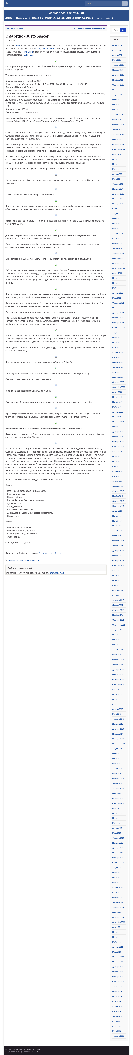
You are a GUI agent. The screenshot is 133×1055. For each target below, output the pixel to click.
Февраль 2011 (118, 957)
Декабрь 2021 (118, 313)
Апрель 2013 (117, 828)
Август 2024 (117, 154)
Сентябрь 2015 (118, 684)
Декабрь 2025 (118, 75)
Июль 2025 (117, 100)
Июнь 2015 (117, 699)
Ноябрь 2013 (117, 793)
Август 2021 (117, 332)
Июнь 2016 (117, 640)
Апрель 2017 (117, 590)
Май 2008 (116, 1026)
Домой (8, 18)
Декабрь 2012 (118, 848)
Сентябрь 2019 (118, 446)
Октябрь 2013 (118, 798)
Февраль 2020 (118, 422)
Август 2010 (117, 986)
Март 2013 (116, 833)
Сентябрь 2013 (118, 803)
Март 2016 (116, 654)
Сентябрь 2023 (118, 209)
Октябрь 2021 (118, 323)
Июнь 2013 (117, 818)
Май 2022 (116, 288)
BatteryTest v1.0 (105, 18)
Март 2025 (116, 119)
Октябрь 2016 (118, 620)
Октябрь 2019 (118, 441)
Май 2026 (116, 50)
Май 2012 (116, 882)
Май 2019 (116, 466)
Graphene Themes (35, 1052)
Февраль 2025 (118, 124)
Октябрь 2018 (118, 501)
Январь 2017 (117, 605)
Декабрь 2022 (118, 253)
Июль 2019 (117, 456)
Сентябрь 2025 (118, 90)
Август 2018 (117, 511)
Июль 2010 (117, 991)
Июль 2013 (117, 813)
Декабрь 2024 (118, 134)
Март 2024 (116, 179)
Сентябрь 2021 (118, 327)
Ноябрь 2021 (117, 318)
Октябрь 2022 (118, 263)
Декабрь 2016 (118, 610)
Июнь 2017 (117, 580)
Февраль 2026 (118, 65)
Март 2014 (116, 773)
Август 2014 (117, 749)
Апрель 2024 (117, 174)
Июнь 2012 (117, 877)
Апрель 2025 (117, 114)
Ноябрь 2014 (117, 734)
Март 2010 (116, 1011)
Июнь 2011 (117, 937)
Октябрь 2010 (118, 976)
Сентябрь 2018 (118, 506)
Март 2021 (116, 357)
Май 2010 (116, 1001)
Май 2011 (116, 942)
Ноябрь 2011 (117, 912)
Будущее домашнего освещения (88, 28)
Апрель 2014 (117, 768)
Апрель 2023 (117, 233)
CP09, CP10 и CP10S (44, 48)
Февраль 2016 (118, 659)
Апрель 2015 (117, 709)
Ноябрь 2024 (117, 139)
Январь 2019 (117, 486)
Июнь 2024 (117, 164)
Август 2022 (117, 273)
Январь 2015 (117, 724)
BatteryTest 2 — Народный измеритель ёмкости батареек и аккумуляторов (54, 18)
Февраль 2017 (118, 600)
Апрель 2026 (117, 55)
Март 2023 (116, 238)
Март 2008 (116, 1031)
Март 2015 (116, 714)
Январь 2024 (117, 189)
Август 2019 (117, 451)
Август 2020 (117, 392)
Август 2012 (117, 867)
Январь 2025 (117, 129)
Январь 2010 (117, 1016)
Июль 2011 (117, 932)
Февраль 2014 (118, 778)
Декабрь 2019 (118, 432)
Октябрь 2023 (118, 204)
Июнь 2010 (117, 996)
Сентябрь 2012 (118, 863)
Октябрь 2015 (118, 679)
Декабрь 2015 (118, 669)
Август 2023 (117, 214)
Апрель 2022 (117, 293)
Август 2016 (117, 630)
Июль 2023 (117, 218)
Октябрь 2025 (118, 85)
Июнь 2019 (117, 461)
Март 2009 (116, 1021)
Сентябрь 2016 (118, 625)
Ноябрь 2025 (117, 80)
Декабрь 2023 (118, 194)
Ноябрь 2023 (117, 199)
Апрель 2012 (117, 887)
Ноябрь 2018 (117, 496)
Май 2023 (116, 228)
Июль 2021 (117, 337)
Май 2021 (116, 347)
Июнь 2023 (117, 223)
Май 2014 (116, 763)
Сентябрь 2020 (118, 387)
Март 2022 (116, 298)
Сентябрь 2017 (118, 565)
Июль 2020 (117, 397)
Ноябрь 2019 (117, 436)
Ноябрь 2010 (117, 972)
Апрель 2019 (117, 471)
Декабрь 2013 (118, 788)
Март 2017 (116, 595)
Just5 (17, 45)
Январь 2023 (117, 248)
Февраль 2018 (118, 540)
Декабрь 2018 (118, 491)
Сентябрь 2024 (118, 149)
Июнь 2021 (117, 342)
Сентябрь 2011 (118, 922)
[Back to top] (127, 1049)
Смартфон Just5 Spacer (50, 553)
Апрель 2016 (117, 649)
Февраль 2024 (118, 184)
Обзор (26, 560)
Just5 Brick (28, 51)
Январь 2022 (117, 308)
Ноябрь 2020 (117, 377)
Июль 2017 (117, 575)
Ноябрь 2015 (117, 674)
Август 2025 (117, 95)
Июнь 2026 (117, 45)
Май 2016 (116, 645)
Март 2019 (116, 476)
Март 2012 (116, 892)
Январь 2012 (117, 902)
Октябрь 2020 (118, 382)
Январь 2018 (117, 545)
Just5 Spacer (29, 55)
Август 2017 (117, 570)
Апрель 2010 (117, 1006)
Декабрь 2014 (118, 729)
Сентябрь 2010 (118, 981)
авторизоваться (56, 573)
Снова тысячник (17, 28)
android (11, 560)
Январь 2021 (117, 367)
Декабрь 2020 (118, 372)
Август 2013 (117, 808)
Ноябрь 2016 (117, 615)
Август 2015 (117, 689)
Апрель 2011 (117, 947)
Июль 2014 (117, 754)
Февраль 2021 (118, 362)
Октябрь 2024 (118, 144)
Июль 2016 (117, 635)
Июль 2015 (117, 694)
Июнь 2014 (117, 758)
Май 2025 (116, 109)
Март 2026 (116, 60)
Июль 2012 (117, 872)
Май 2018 (116, 526)
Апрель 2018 (117, 531)
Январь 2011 (117, 962)
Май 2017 (116, 585)
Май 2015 (116, 704)
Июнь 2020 (117, 402)
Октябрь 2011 (118, 917)
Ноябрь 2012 (117, 853)
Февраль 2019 (118, 481)
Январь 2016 (117, 664)
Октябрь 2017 (118, 560)
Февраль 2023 (118, 243)
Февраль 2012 (118, 897)
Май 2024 (116, 169)
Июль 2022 (117, 278)
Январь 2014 (117, 783)
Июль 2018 (117, 516)
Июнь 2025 (117, 105)
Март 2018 (116, 536)
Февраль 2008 (118, 1036)
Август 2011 (117, 927)
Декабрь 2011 (118, 907)
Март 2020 (116, 417)
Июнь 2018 (117, 521)
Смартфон (34, 560)
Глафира (19, 560)
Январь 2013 (117, 843)
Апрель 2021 (117, 352)
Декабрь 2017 (118, 550)
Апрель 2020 (117, 412)
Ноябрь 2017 (117, 555)
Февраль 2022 (118, 303)
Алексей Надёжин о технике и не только (66, 8)
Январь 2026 (117, 70)
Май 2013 (116, 823)
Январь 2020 (117, 427)
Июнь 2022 (117, 283)
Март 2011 (116, 952)
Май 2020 (116, 407)
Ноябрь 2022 (117, 258)
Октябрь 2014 (118, 739)
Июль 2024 (117, 159)
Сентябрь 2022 (118, 268)
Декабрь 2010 (118, 967)
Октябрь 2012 (118, 858)
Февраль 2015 (118, 719)
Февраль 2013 (118, 838)
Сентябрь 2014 (118, 744)
